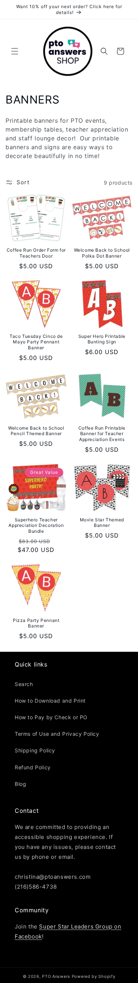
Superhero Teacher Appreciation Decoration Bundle (36, 525)
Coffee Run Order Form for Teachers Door (36, 253)
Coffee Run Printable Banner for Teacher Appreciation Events (101, 433)
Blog (20, 784)
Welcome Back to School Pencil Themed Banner (36, 431)
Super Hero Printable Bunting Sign (101, 339)
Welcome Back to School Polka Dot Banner (102, 253)
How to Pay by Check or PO (51, 717)
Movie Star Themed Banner (102, 522)
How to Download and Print (50, 700)
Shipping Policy (35, 750)
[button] (15, 51)
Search (24, 684)
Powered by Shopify (94, 976)
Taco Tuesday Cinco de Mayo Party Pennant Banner (36, 341)
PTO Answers (56, 976)
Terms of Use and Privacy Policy (57, 734)
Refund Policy (33, 767)
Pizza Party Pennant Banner (36, 623)
